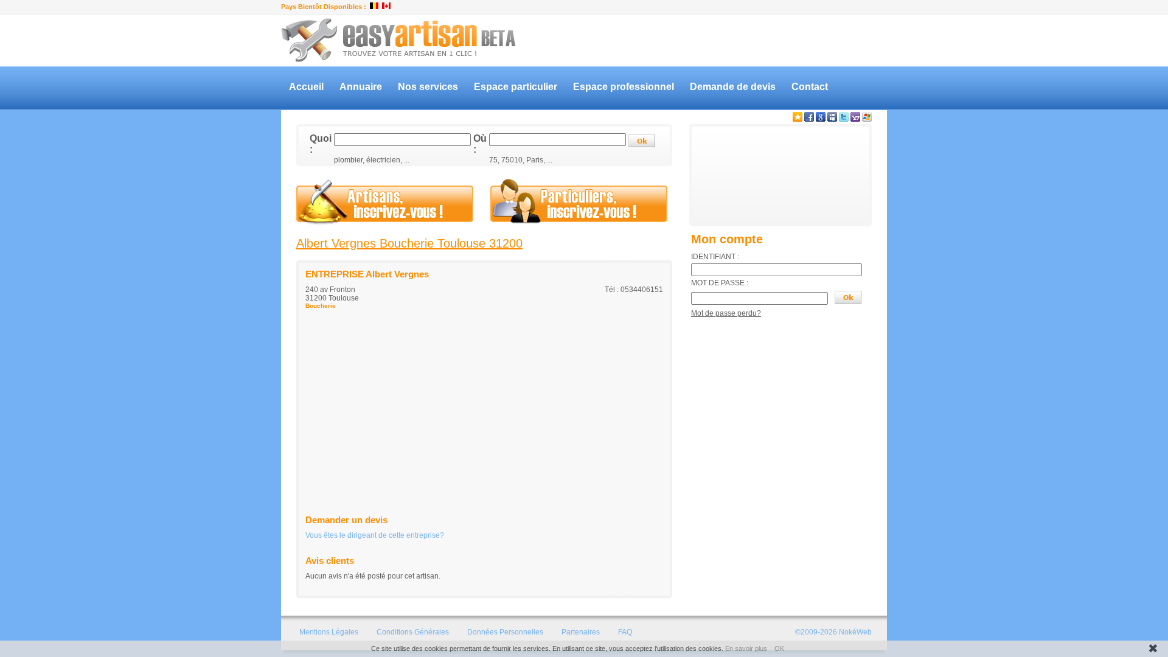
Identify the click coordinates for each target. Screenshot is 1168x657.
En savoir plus (746, 648)
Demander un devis (346, 520)
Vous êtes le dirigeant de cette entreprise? (374, 535)
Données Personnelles (505, 632)
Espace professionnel (623, 87)
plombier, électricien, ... (371, 160)
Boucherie (320, 305)
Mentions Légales (328, 632)
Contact (809, 87)
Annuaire (360, 87)
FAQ (625, 632)
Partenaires (580, 632)
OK (779, 648)
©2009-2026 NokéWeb (833, 632)
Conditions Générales (413, 632)
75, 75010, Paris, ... (520, 160)
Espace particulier (515, 87)
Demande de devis (733, 87)
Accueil (306, 87)
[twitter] (844, 119)
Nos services (428, 87)
